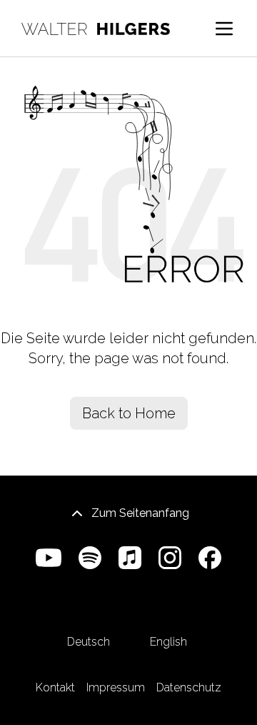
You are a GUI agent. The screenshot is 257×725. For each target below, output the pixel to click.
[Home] (95, 28)
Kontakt (55, 687)
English (168, 641)
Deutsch (88, 641)
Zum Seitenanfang (140, 513)
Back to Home (129, 413)
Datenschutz (188, 687)
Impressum (115, 687)
